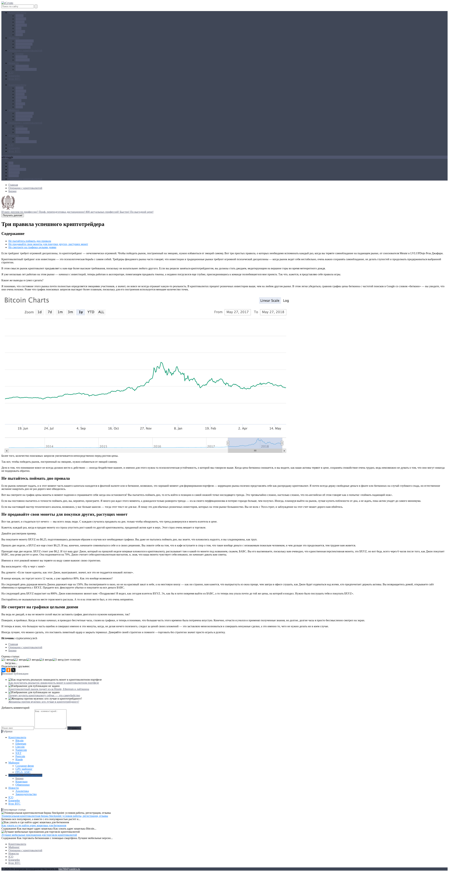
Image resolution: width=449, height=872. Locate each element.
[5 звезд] (58, 659)
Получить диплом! (12, 215)
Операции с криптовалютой (25, 50)
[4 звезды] (46, 659)
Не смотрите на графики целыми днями (32, 247)
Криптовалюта (17, 12)
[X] (13, 670)
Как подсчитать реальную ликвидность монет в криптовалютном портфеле (53, 682)
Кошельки (21, 56)
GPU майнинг (23, 44)
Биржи (19, 53)
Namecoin (21, 25)
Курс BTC (14, 78)
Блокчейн (14, 75)
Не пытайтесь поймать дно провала (29, 240)
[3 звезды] (33, 659)
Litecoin (20, 22)
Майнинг (14, 37)
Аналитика (22, 66)
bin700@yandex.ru (69, 868)
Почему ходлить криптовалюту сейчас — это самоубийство (44, 695)
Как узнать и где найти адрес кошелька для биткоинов (33, 825)
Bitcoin (19, 15)
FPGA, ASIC (23, 47)
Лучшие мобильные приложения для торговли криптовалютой (39, 834)
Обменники (22, 59)
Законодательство (26, 69)
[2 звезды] (20, 659)
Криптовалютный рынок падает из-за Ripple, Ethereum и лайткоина (48, 689)
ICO (10, 72)
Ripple (19, 34)
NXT (18, 28)
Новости (13, 63)
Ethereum (20, 18)
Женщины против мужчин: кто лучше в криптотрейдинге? (43, 701)
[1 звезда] (7, 659)
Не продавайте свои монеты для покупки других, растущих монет (48, 244)
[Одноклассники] (8, 670)
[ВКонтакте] (3, 670)
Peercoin (20, 31)
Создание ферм (24, 40)
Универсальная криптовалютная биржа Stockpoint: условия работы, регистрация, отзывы (54, 815)
